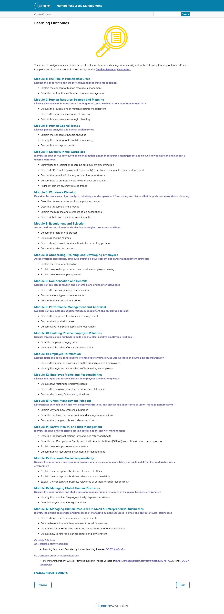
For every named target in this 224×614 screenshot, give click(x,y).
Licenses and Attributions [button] (51, 573)
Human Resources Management (79, 6)
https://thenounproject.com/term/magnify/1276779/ (143, 560)
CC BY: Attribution (115, 549)
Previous (43, 585)
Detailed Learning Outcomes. (113, 69)
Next (183, 585)
